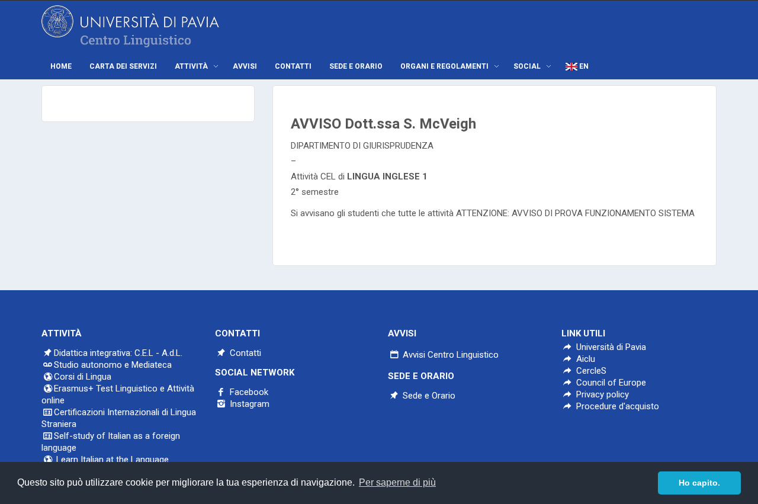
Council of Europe (610, 382)
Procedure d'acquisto (616, 406)
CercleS (590, 370)
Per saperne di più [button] (397, 482)
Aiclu (584, 359)
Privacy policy (601, 394)
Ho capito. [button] (699, 482)
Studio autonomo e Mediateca (113, 364)
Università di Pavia (611, 347)
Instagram (248, 404)
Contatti (244, 353)
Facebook (247, 392)
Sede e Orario (427, 395)
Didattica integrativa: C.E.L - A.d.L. (118, 353)
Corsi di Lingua (82, 376)
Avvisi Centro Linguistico (449, 354)
